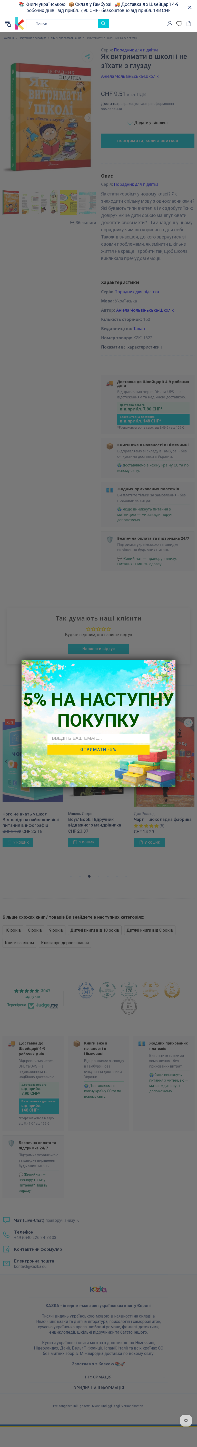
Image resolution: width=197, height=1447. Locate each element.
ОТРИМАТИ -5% (98, 749)
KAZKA (19, 23)
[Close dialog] (168, 666)
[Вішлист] (179, 23)
